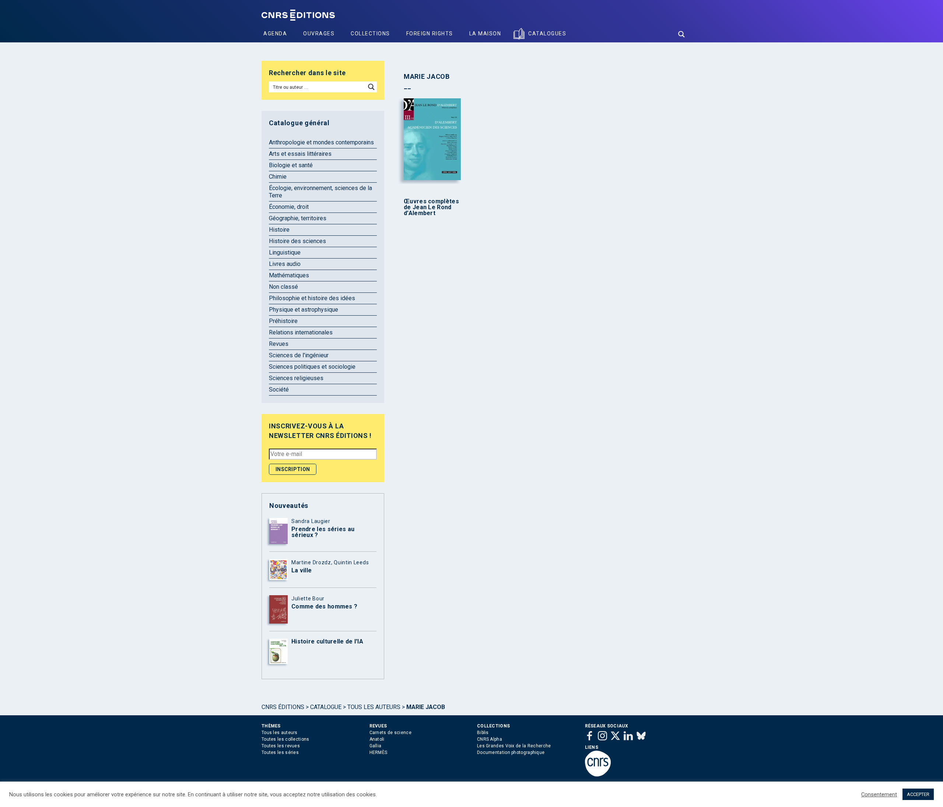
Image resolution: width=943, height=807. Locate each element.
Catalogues (547, 33)
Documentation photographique (510, 752)
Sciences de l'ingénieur (299, 355)
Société (279, 389)
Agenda (275, 33)
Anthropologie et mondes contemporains (321, 142)
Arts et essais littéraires (300, 153)
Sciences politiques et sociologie (312, 366)
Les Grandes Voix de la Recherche (514, 745)
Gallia (375, 745)
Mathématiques (289, 275)
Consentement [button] (879, 794)
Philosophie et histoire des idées (312, 298)
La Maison (485, 33)
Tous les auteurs (373, 707)
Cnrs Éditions (283, 707)
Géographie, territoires (297, 218)
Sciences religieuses (296, 378)
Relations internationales (301, 332)
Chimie (278, 176)
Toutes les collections (285, 739)
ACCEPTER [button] (918, 794)
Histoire (279, 229)
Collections (370, 33)
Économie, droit (289, 206)
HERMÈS (378, 752)
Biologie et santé (291, 165)
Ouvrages (318, 33)
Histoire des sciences (297, 241)
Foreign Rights (429, 33)
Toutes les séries (280, 752)
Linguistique (285, 252)
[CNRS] (598, 775)
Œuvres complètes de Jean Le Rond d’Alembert (431, 207)
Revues (278, 343)
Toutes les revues (281, 745)
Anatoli (377, 739)
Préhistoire (283, 320)
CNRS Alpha (489, 739)
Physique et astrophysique (303, 309)
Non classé (283, 286)
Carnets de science (390, 732)
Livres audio (285, 263)
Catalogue (325, 707)
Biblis (483, 732)
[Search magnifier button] (681, 34)
